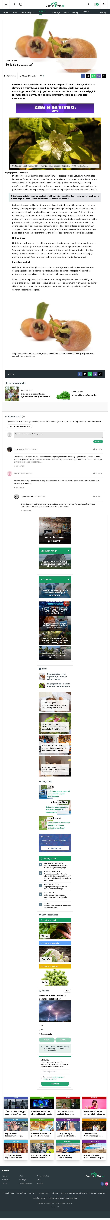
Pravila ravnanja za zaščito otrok (62, 1198)
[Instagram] (20, 4)
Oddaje (103, 13)
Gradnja (56, 13)
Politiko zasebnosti (49, 1079)
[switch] (96, 4)
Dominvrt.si (11, 76)
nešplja (11, 374)
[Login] (88, 4)
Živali (66, 13)
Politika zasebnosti (98, 1193)
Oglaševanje (9, 1193)
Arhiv (67, 991)
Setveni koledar (86, 12)
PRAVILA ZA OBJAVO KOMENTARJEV (19, 426)
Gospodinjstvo (28, 13)
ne (42, 1030)
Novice (6, 13)
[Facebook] (14, 4)
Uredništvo (21, 1193)
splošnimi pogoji (58, 1077)
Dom (15, 13)
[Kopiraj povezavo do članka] (104, 76)
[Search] (104, 4)
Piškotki (55, 1193)
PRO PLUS (32, 1193)
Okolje (75, 13)
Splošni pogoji (39, 1198)
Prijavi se (98, 441)
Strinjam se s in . (54, 1078)
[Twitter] (88, 76)
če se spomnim (46, 1034)
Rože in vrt (42, 12)
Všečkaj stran (56, 848)
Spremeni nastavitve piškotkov (74, 1193)
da (42, 1025)
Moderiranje (44, 1193)
